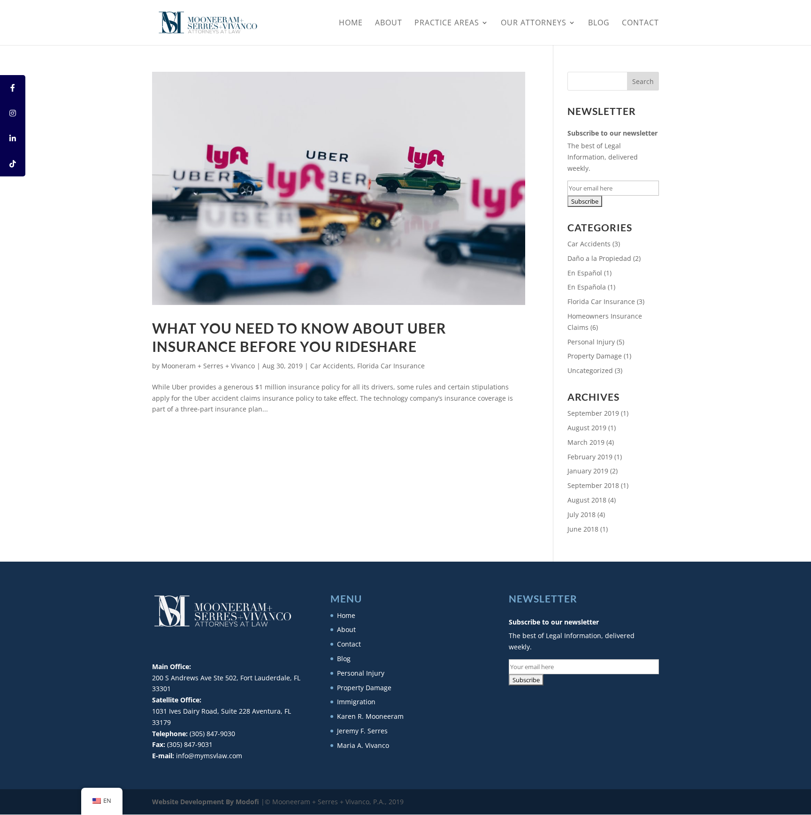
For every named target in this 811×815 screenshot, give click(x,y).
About (388, 23)
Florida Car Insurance (391, 365)
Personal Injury (591, 341)
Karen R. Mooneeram (370, 716)
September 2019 (593, 413)
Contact (640, 23)
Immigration (356, 701)
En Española (586, 286)
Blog (599, 23)
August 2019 (586, 427)
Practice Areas (446, 23)
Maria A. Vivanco (363, 745)
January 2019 (587, 470)
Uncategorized (590, 370)
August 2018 (586, 499)
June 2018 (582, 529)
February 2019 (589, 456)
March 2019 (585, 442)
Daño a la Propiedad (599, 258)
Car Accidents (331, 365)
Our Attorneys (533, 23)
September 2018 (593, 485)
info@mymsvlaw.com (209, 755)
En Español (584, 272)
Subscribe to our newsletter (612, 133)
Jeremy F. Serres (362, 730)
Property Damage (594, 355)
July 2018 (581, 514)
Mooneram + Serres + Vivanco (208, 365)
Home (351, 23)
